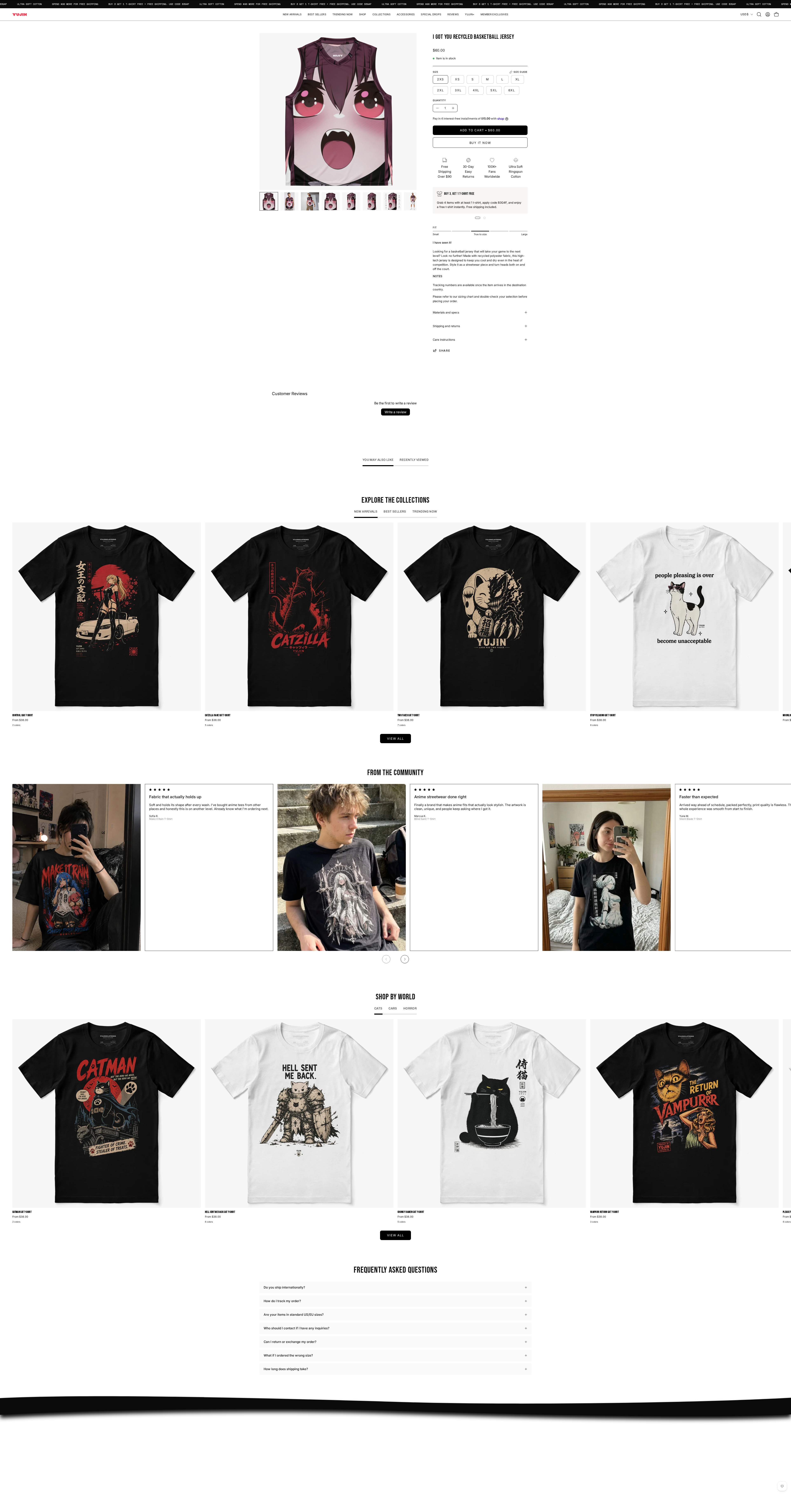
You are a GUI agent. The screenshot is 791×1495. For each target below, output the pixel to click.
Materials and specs (446, 312)
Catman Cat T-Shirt (22, 1212)
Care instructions (444, 339)
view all (395, 738)
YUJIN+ (349, 1453)
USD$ (745, 14)
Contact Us (408, 1436)
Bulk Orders (408, 1448)
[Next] (405, 959)
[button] (362, 14)
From (20, 720)
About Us (406, 1429)
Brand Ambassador (357, 1423)
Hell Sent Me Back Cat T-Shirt (220, 1212)
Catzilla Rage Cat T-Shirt (218, 715)
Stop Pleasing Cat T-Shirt (603, 715)
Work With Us (354, 1429)
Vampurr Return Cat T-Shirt (604, 1212)
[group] (395, 625)
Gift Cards (407, 1442)
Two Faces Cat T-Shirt (408, 715)
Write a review (395, 412)
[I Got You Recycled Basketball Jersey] (269, 201)
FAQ (403, 1423)
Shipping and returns (446, 326)
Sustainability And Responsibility (367, 1436)
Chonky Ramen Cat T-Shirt (411, 1212)
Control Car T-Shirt (22, 715)
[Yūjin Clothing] (19, 14)
